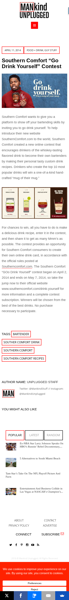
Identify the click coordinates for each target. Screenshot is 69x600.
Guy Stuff (50, 50)
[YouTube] (32, 545)
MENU (34, 25)
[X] (7, 595)
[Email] (48, 595)
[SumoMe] (62, 595)
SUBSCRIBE (51, 534)
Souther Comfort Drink (22, 342)
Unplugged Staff (42, 382)
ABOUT (19, 520)
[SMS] (34, 595)
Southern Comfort (18, 350)
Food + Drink (35, 50)
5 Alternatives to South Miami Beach (40, 458)
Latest (34, 435)
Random (53, 435)
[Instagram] (27, 545)
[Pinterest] (21, 545)
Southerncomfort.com (17, 266)
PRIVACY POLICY (19, 525)
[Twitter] (10, 545)
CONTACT (50, 520)
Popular (15, 435)
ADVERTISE (50, 525)
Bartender (21, 334)
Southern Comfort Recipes (24, 358)
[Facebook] (16, 545)
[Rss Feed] (38, 545)
